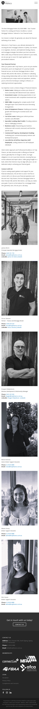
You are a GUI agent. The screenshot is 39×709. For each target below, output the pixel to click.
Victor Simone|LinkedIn (14, 327)
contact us (19, 624)
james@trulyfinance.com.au (14, 255)
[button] (36, 3)
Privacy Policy (6, 680)
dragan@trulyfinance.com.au (14, 396)
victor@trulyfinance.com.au (14, 325)
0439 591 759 (10, 253)
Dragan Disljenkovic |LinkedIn (16, 398)
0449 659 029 (10, 324)
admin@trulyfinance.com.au (14, 535)
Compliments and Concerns (10, 683)
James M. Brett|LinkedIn (15, 257)
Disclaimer (5, 678)
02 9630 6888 (10, 465)
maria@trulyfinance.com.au (14, 467)
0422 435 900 (10, 394)
